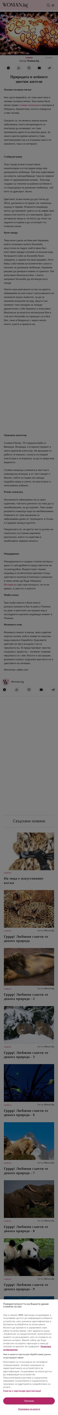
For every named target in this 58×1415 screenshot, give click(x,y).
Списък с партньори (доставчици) (22, 1391)
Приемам (29, 1401)
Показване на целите (29, 1409)
